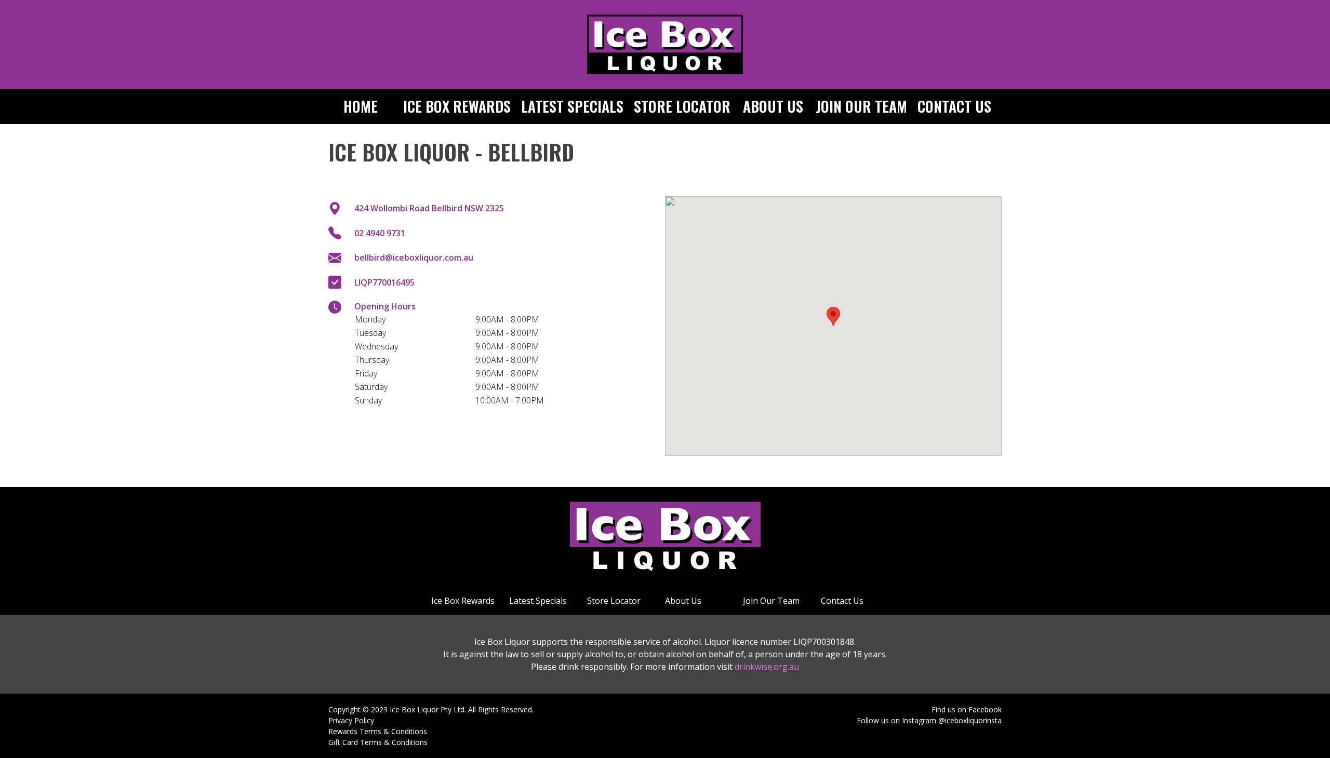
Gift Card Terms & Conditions (378, 742)
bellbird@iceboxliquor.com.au (413, 257)
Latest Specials (572, 106)
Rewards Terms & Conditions (377, 731)
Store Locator (682, 106)
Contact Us (954, 106)
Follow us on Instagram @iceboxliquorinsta (929, 720)
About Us (773, 106)
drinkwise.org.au (767, 666)
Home (360, 106)
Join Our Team (861, 106)
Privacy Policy (351, 720)
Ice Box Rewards (457, 106)
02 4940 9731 (379, 233)
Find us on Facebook (967, 709)
